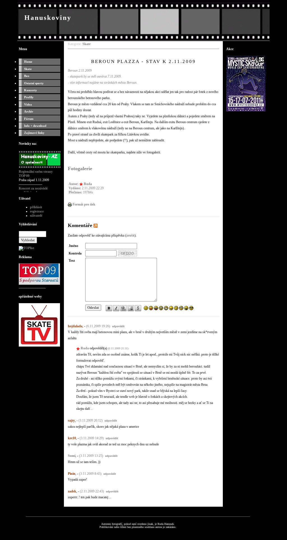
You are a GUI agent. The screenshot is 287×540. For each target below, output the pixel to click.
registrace (37, 211)
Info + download (35, 125)
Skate (28, 69)
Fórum (28, 118)
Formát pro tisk (83, 204)
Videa (28, 104)
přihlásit (36, 207)
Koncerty (30, 90)
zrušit (130, 235)
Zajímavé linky (34, 132)
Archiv (28, 111)
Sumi (71, 456)
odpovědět (118, 326)
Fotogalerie (80, 168)
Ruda (88, 184)
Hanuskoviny (47, 17)
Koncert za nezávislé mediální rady (33, 190)
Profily (29, 97)
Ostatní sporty (34, 83)
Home (28, 61)
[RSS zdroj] (96, 225)
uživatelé (36, 216)
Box (26, 76)
